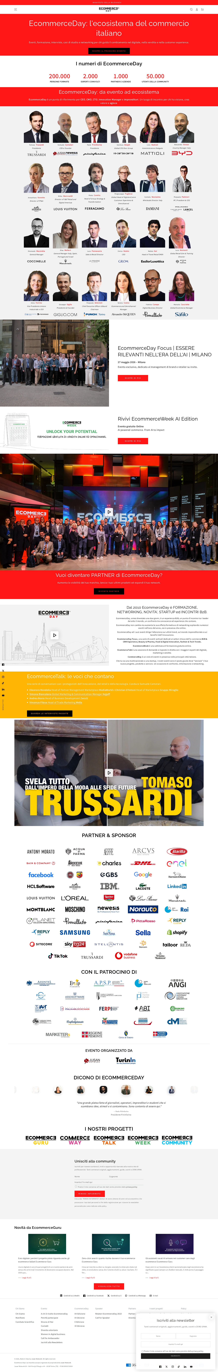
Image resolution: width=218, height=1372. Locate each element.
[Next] (197, 1089)
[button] (191, 9)
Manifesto (20, 1317)
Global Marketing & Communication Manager (70, 694)
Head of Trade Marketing (56, 702)
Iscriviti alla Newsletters (52, 1342)
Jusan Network (37, 1359)
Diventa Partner (109, 591)
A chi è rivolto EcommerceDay (54, 1313)
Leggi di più (26, 1277)
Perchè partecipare (49, 1317)
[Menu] (15, 9)
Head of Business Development (59, 698)
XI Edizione (80, 1317)
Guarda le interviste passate (49, 713)
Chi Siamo (20, 1313)
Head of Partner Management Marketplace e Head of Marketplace (104, 690)
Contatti (44, 1326)
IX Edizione (80, 1326)
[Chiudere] (211, 1317)
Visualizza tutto (109, 1286)
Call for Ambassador (50, 1338)
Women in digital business (53, 1334)
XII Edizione (80, 1313)
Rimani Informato (90, 1194)
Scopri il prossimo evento (109, 51)
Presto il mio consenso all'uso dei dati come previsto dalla (107, 1187)
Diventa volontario (49, 1330)
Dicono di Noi (47, 1322)
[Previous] (21, 1089)
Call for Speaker (102, 1317)
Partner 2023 (134, 1313)
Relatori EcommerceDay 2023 (108, 1313)
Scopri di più (133, 378)
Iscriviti (175, 1356)
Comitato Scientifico (25, 1322)
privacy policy (131, 1187)
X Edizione (79, 1322)
